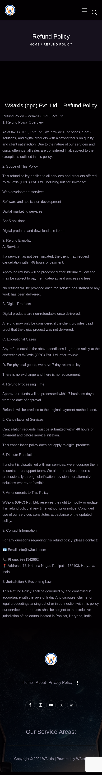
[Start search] (94, 12)
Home (35, 44)
